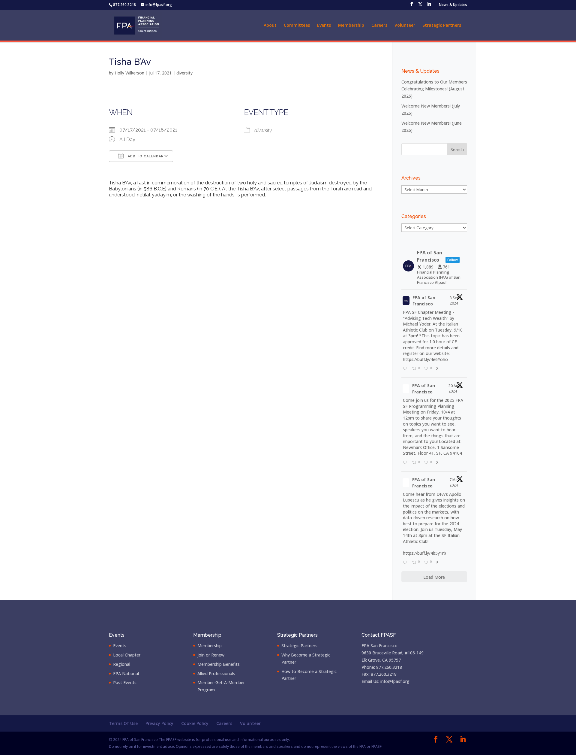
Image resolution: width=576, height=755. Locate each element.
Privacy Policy (159, 723)
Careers (379, 25)
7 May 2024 (454, 482)
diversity (184, 73)
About (270, 25)
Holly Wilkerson (129, 73)
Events (324, 25)
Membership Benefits (218, 664)
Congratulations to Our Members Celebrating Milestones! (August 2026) (434, 89)
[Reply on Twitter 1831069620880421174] (406, 369)
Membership (351, 25)
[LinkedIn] (429, 6)
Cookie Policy (194, 723)
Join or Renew (210, 655)
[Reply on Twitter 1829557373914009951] (406, 463)
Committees (297, 25)
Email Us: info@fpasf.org (386, 681)
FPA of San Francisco (423, 301)
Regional (121, 664)
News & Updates (453, 5)
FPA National (126, 673)
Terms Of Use (123, 723)
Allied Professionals (216, 673)
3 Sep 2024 (454, 300)
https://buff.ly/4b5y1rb (424, 553)
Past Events (124, 682)
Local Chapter (126, 655)
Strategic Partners (441, 25)
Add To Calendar (145, 156)
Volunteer (404, 25)
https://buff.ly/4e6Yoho (425, 359)
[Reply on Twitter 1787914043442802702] (406, 562)
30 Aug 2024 (454, 388)
